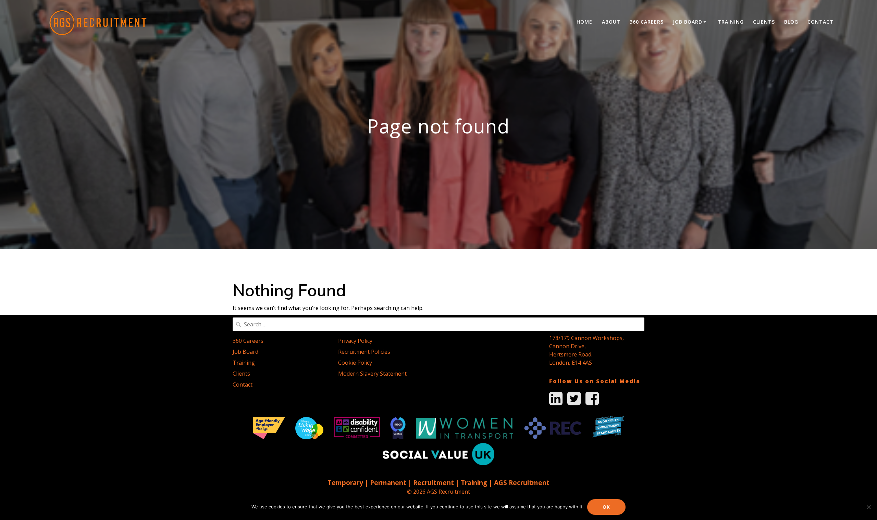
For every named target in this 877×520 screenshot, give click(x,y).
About (611, 21)
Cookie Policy (355, 362)
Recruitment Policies (364, 351)
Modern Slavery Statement (372, 373)
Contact (820, 21)
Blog (791, 21)
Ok (606, 507)
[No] (868, 507)
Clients (764, 21)
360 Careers (647, 21)
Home (584, 21)
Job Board (687, 21)
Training (731, 21)
